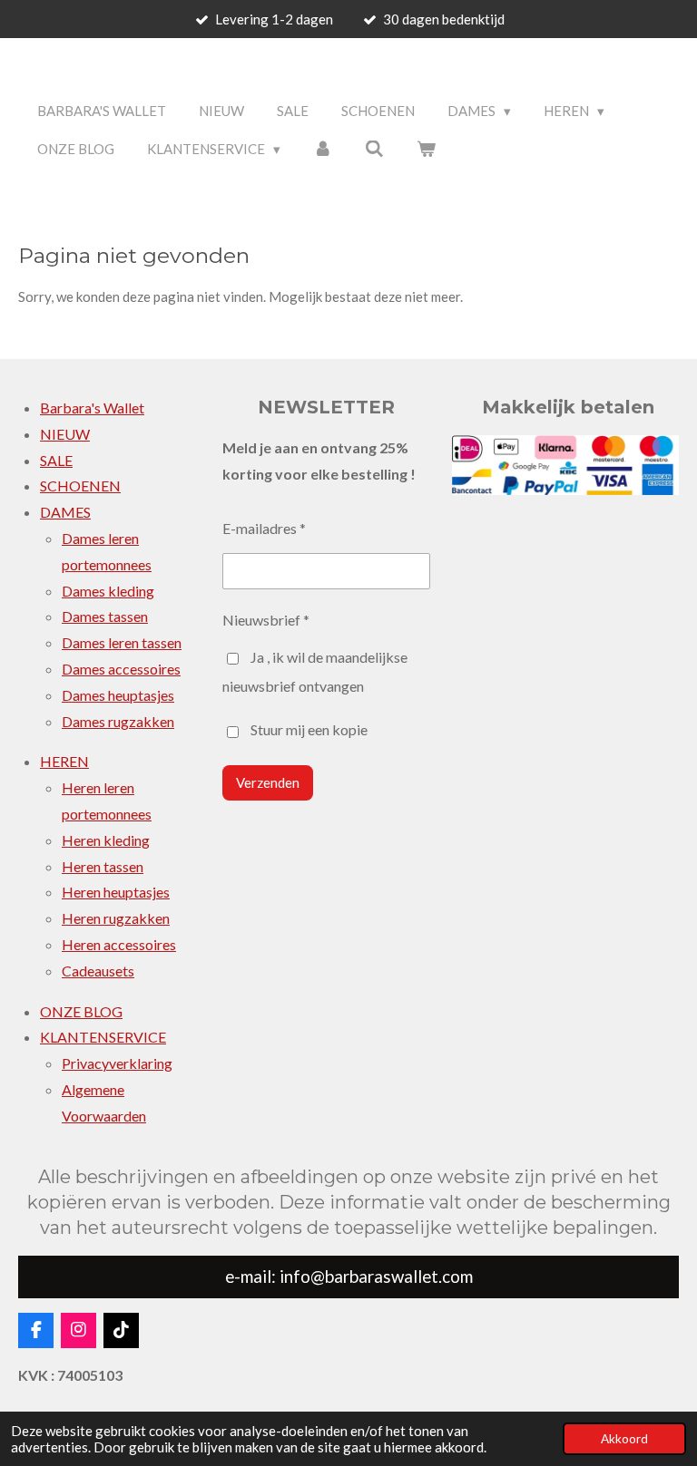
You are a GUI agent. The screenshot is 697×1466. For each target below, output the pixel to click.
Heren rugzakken (116, 918)
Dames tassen (105, 616)
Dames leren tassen (122, 642)
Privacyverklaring (117, 1063)
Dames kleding (108, 590)
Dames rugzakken (118, 721)
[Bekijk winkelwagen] (426, 149)
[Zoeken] (374, 149)
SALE (56, 460)
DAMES (65, 511)
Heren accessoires (119, 944)
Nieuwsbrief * (265, 619)
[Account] (322, 149)
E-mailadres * (264, 528)
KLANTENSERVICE (103, 1036)
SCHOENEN (80, 485)
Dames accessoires (121, 668)
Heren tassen (102, 866)
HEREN (64, 761)
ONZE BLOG (81, 1011)
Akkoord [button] (624, 1439)
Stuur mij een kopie (309, 730)
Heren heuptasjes (116, 891)
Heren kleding (106, 840)
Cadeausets (98, 970)
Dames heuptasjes (118, 695)
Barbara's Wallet (92, 407)
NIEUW (65, 433)
